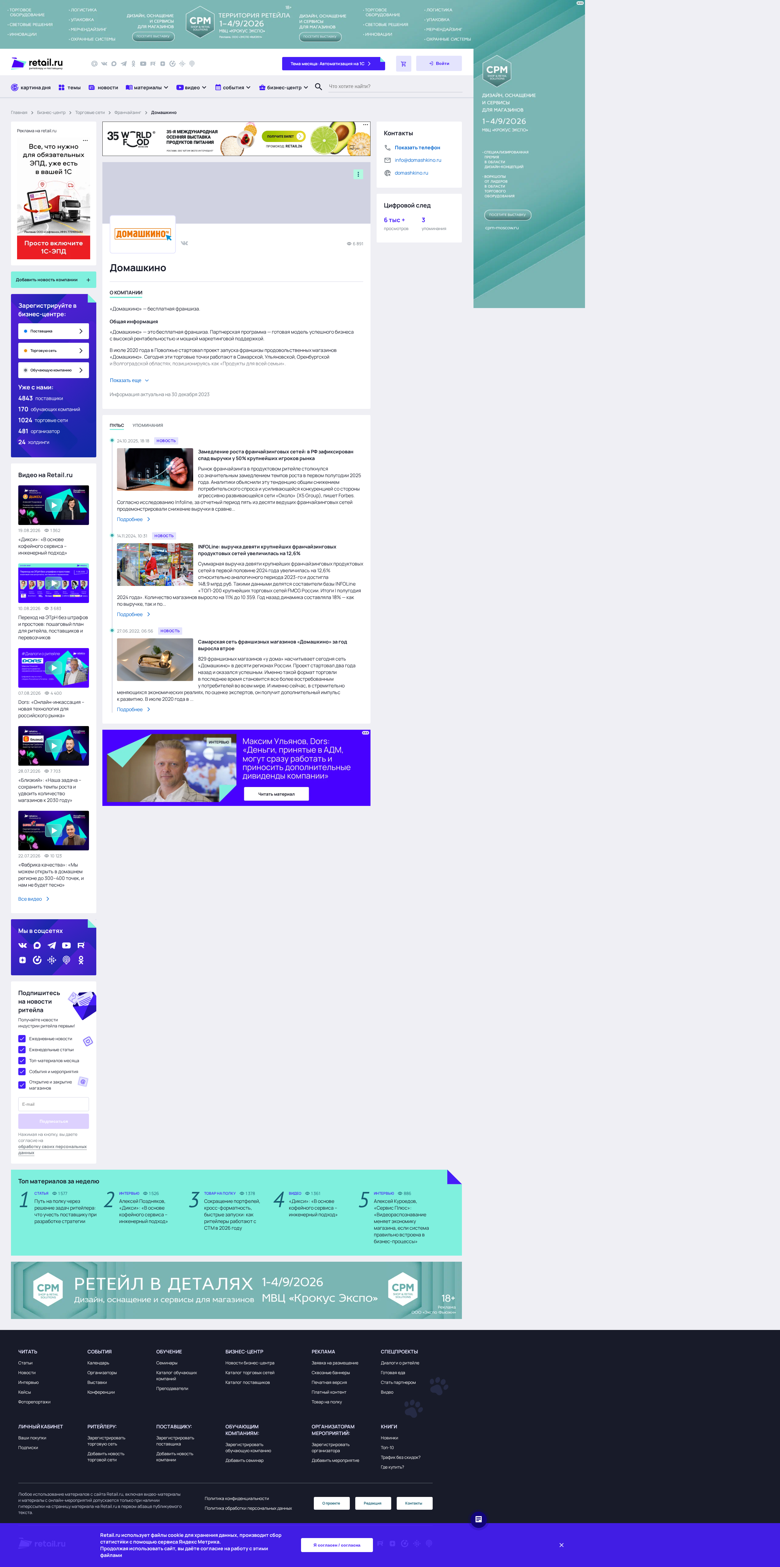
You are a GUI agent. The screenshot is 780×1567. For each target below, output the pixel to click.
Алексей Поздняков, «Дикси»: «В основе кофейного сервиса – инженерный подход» (143, 1211)
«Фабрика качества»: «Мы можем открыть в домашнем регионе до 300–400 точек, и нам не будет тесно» (51, 874)
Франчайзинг (128, 112)
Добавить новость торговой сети (105, 1456)
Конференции (101, 1392)
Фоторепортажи (34, 1402)
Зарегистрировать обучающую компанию (248, 1447)
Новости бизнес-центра (250, 1363)
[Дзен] (163, 63)
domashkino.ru (411, 172)
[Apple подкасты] (192, 63)
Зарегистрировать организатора (330, 1447)
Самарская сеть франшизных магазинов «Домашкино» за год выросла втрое (272, 645)
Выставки (97, 1382)
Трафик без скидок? (400, 1457)
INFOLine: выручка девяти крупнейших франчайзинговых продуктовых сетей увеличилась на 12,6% (267, 550)
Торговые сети (90, 112)
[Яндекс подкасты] (172, 63)
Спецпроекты (399, 1351)
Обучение (169, 1351)
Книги (389, 1426)
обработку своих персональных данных (52, 1149)
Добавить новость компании (174, 1456)
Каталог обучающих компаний (176, 1375)
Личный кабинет (40, 1426)
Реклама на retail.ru (36, 130)
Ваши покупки (32, 1438)
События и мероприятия (53, 1071)
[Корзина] (403, 64)
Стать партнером (398, 1382)
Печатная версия (329, 1382)
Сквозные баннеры (331, 1372)
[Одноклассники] (133, 63)
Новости (27, 1372)
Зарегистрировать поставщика (175, 1441)
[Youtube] (143, 63)
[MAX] (114, 63)
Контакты (413, 1503)
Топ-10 (387, 1447)
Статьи (25, 1363)
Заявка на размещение (335, 1363)
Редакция (372, 1503)
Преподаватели (172, 1388)
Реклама (323, 1351)
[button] (147, 87)
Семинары (166, 1363)
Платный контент (329, 1392)
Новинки (389, 1438)
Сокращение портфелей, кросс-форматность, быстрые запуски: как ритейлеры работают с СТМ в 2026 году (232, 1214)
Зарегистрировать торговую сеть (106, 1441)
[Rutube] (153, 63)
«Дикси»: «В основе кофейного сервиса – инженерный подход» (42, 546)
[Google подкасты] (182, 63)
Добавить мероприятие (335, 1460)
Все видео (30, 898)
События (99, 1351)
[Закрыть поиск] (316, 93)
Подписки (28, 1447)
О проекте (331, 1503)
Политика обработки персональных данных (248, 1508)
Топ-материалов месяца (54, 1060)
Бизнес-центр (51, 112)
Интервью (28, 1382)
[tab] (126, 293)
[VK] (104, 63)
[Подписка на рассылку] (94, 63)
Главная (19, 112)
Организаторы (102, 1372)
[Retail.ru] (45, 64)
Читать (27, 1351)
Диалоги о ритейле (400, 1363)
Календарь (98, 1363)
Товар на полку (327, 1402)
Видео (387, 1392)
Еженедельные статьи (51, 1049)
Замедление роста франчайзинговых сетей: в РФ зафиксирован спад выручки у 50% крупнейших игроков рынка (275, 455)
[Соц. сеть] (184, 243)
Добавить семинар (244, 1460)
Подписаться (54, 1121)
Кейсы (24, 1392)
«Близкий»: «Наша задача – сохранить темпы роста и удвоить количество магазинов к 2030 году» (49, 790)
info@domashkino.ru (418, 160)
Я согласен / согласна (337, 1545)
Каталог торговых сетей (250, 1372)
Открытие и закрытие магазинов (50, 1085)
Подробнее (130, 519)
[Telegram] (124, 63)
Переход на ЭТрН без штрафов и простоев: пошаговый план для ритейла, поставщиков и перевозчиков (53, 627)
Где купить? (392, 1467)
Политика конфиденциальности (237, 1498)
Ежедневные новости (50, 1038)
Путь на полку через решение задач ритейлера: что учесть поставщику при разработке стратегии (65, 1211)
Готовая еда (393, 1372)
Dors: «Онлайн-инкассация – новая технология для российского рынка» (51, 709)
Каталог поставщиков (247, 1382)
